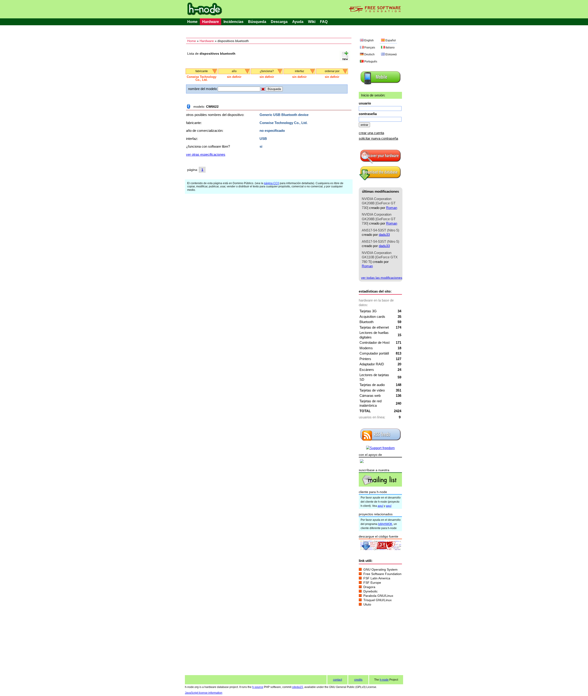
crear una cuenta (371, 133)
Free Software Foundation (382, 574)
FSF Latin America (376, 578)
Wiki (311, 22)
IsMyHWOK (385, 524)
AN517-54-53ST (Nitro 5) (380, 230)
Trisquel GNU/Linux (377, 600)
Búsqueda (257, 22)
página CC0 (271, 183)
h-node (384, 679)
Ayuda (297, 22)
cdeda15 (297, 687)
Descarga (279, 22)
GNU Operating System (380, 569)
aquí (380, 505)
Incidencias (233, 22)
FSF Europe (372, 582)
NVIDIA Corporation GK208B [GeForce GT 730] (379, 203)
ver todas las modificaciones (381, 277)
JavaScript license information (203, 692)
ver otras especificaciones (205, 154)
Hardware (210, 22)
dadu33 (384, 235)
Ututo (367, 604)
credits (358, 679)
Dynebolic (370, 591)
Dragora (369, 587)
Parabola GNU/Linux (378, 595)
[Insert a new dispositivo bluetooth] (345, 60)
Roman (391, 208)
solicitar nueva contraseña (378, 138)
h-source (257, 687)
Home (192, 22)
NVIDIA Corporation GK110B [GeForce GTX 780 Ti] (380, 257)
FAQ (324, 22)
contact (337, 679)
